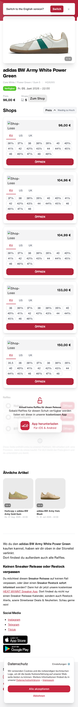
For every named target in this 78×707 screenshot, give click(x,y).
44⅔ (58, 148)
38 (29, 143)
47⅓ (29, 154)
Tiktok (12, 629)
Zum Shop (37, 98)
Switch (57, 9)
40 (57, 143)
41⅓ (10, 148)
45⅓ (67, 148)
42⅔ (30, 148)
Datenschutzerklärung (28, 680)
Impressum (48, 680)
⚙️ (61, 664)
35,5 (10, 363)
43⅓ (39, 148)
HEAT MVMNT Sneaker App (20, 591)
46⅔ (20, 154)
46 (10, 154)
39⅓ (48, 143)
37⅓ (20, 143)
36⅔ (11, 143)
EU (11, 135)
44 (48, 148)
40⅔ (67, 143)
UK (30, 135)
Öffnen (40, 162)
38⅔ (39, 143)
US (21, 135)
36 (10, 308)
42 (20, 148)
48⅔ (48, 154)
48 (39, 154)
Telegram (13, 624)
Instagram (14, 619)
